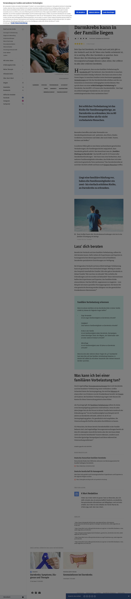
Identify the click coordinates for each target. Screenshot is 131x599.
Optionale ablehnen (94, 12)
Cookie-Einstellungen (108, 12)
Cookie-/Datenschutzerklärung (19, 23)
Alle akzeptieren (80, 12)
